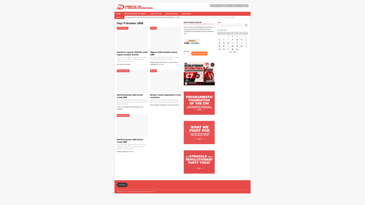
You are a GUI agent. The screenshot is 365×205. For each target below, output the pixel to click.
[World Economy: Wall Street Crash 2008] (132, 81)
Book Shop (224, 6)
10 (237, 40)
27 (219, 49)
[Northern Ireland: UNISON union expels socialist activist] (132, 38)
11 (241, 40)
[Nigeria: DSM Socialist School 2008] (165, 38)
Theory (215, 6)
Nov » (235, 52)
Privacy (244, 6)
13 (219, 43)
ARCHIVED (122, 185)
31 (237, 49)
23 (232, 46)
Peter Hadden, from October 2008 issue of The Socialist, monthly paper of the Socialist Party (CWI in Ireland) (131, 146)
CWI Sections (186, 14)
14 (224, 43)
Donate (234, 6)
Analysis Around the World (135, 14)
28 (224, 49)
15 (228, 43)
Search (219, 22)
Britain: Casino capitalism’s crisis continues (165, 96)
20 (219, 46)
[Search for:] (238, 17)
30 (232, 49)
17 (237, 43)
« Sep (230, 52)
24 (237, 46)
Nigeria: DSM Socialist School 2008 (163, 53)
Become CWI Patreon (199, 53)
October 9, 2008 (122, 57)
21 (224, 46)
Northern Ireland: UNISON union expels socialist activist (132, 53)
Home (118, 14)
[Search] (246, 25)
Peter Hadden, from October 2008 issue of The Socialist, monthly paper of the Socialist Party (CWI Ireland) (131, 59)
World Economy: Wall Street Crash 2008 (130, 96)
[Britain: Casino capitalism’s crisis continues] (165, 81)
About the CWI (156, 14)
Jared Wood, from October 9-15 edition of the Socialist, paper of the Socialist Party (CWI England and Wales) (132, 102)
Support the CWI (171, 14)
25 (241, 46)
